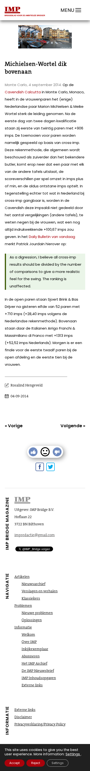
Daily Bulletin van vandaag (52, 236)
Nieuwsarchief (33, 584)
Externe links (32, 685)
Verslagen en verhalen (40, 591)
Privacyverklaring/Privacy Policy (40, 724)
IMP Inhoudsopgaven (39, 678)
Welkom (28, 634)
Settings (73, 754)
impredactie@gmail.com (34, 535)
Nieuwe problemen (37, 612)
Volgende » (72, 426)
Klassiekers (31, 598)
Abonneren (31, 656)
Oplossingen (32, 620)
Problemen (23, 605)
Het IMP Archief (34, 663)
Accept (14, 763)
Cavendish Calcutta (23, 92)
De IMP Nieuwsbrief (38, 670)
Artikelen (22, 576)
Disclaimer (23, 717)
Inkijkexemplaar (35, 649)
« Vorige (14, 426)
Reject (35, 763)
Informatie (23, 627)
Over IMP (29, 641)
